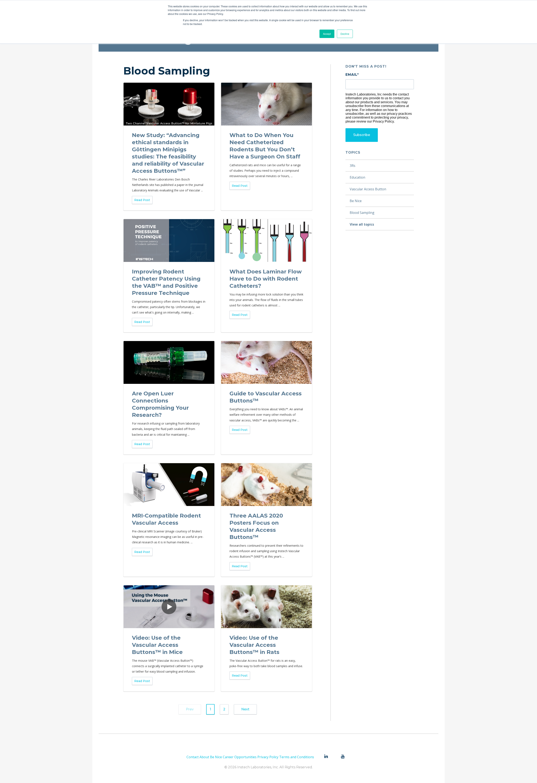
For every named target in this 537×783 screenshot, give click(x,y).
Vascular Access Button (368, 189)
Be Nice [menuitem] (216, 757)
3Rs (352, 165)
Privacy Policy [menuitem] (267, 757)
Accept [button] (327, 33)
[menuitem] (326, 756)
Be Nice (356, 201)
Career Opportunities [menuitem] (240, 757)
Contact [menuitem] (192, 757)
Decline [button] (344, 33)
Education (357, 177)
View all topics (362, 224)
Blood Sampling (362, 212)
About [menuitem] (204, 757)
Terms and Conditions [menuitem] (296, 757)
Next (245, 709)
